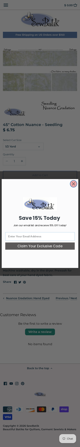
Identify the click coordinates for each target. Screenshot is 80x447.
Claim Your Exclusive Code (40, 246)
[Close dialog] (73, 183)
